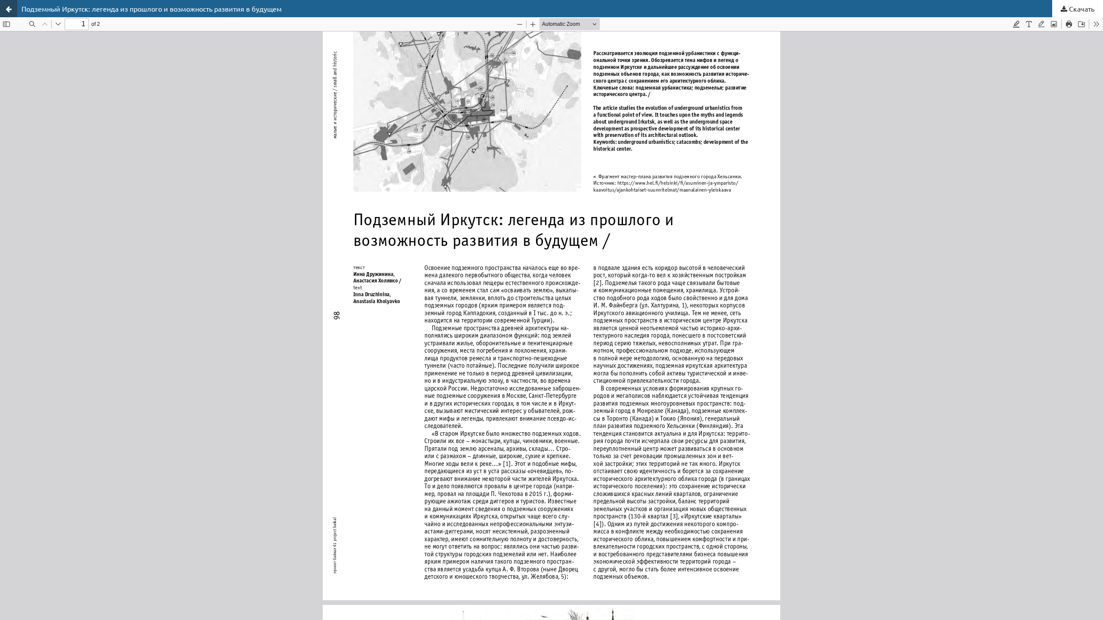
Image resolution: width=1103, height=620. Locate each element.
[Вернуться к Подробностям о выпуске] (8, 8)
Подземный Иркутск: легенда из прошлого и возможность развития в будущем (152, 8)
